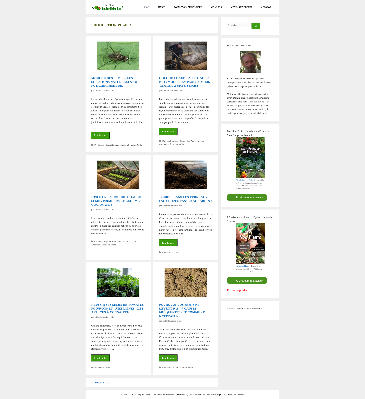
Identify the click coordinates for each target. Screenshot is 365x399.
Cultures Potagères (170, 140)
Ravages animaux (119, 144)
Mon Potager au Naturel (245, 180)
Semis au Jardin (135, 144)
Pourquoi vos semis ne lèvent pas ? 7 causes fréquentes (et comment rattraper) (182, 310)
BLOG (146, 7)
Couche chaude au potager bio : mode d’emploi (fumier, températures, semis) (184, 81)
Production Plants (102, 144)
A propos (266, 7)
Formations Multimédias (188, 7)
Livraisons (231, 394)
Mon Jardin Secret (241, 7)
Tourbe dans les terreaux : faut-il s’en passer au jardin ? (185, 198)
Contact (240, 394)
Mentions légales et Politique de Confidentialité (198, 394)
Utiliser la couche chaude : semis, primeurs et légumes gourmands (117, 200)
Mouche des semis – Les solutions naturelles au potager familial (114, 81)
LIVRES (161, 7)
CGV (222, 394)
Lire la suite (100, 135)
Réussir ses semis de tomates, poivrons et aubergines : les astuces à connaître (118, 308)
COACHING (216, 7)
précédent (98, 382)
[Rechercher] (256, 26)
